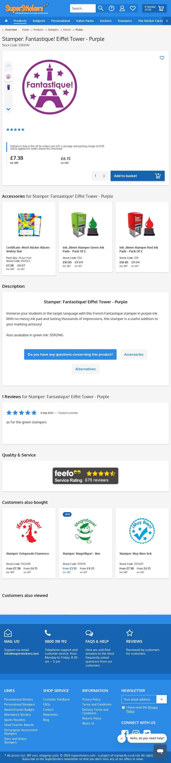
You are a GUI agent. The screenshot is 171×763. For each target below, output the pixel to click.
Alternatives (85, 369)
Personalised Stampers (19, 704)
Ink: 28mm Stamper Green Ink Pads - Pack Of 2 (83, 249)
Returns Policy (91, 718)
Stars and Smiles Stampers (15, 740)
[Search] (101, 8)
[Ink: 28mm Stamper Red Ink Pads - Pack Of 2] (142, 225)
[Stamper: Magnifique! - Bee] (85, 531)
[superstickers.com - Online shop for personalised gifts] (27, 8)
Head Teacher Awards (19, 725)
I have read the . (142, 709)
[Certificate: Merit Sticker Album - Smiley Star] (29, 225)
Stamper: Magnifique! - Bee (81, 553)
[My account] (122, 8)
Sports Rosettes (14, 720)
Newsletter (50, 714)
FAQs (46, 704)
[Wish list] (133, 8)
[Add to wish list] (162, 58)
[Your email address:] (144, 699)
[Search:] (83, 8)
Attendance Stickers (17, 714)
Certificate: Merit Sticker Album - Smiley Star (28, 249)
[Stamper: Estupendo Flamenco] (29, 531)
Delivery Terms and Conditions (95, 711)
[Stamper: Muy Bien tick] (142, 531)
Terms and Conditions (97, 704)
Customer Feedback (56, 699)
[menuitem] (88, 8)
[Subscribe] (161, 699)
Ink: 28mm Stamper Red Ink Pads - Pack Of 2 (138, 249)
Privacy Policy (91, 699)
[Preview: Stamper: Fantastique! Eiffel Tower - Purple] (8, 76)
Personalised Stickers (18, 699)
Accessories (133, 354)
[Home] (6, 21)
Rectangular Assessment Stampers (21, 731)
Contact (48, 709)
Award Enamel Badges (19, 709)
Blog (46, 720)
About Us (88, 723)
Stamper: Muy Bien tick (135, 553)
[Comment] (15, 130)
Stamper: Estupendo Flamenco (27, 553)
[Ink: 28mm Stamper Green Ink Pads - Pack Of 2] (85, 225)
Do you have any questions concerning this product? (70, 354)
